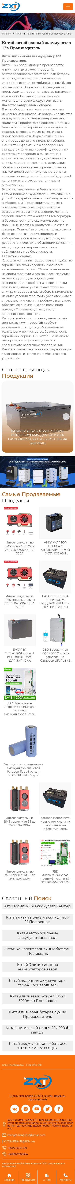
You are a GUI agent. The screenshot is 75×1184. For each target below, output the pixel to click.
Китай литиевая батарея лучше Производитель (37, 1014)
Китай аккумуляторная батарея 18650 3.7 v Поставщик (37, 1046)
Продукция (28, 1177)
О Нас (47, 1177)
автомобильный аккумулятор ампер (37, 906)
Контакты (65, 1177)
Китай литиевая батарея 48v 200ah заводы (37, 1030)
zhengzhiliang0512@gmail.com (26, 1135)
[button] (66, 416)
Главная (6, 33)
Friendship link (16, 1065)
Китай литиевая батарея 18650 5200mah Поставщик (37, 998)
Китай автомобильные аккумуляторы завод (37, 935)
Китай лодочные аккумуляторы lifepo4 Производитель (37, 982)
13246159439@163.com (21, 1141)
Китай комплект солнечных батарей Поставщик (37, 951)
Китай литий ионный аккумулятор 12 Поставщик (37, 919)
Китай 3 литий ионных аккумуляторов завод (37, 967)
